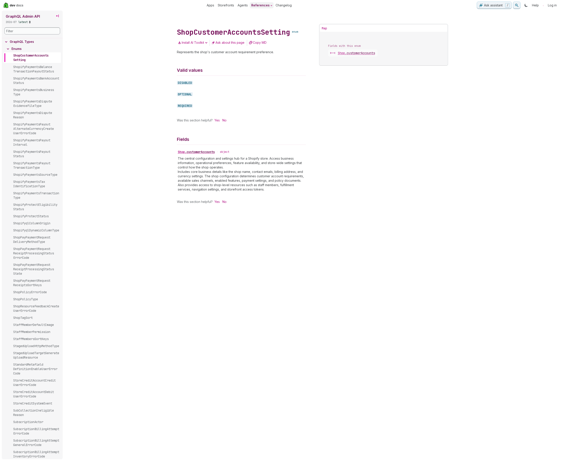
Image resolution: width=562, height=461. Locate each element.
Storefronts (226, 5)
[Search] (516, 5)
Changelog (284, 5)
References (260, 5)
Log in (552, 5)
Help (535, 5)
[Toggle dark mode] (526, 5)
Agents (243, 5)
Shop (196, 152)
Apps (210, 5)
